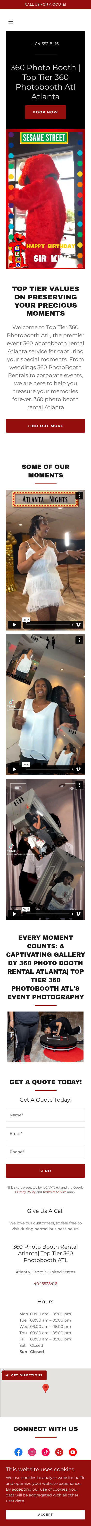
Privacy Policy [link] (25, 1192)
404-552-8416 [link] (45, 43)
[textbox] (45, 1115)
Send (45, 1171)
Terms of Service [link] (54, 1192)
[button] (11, 21)
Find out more (45, 426)
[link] (18, 1453)
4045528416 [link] (45, 1283)
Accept (45, 1514)
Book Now (45, 112)
